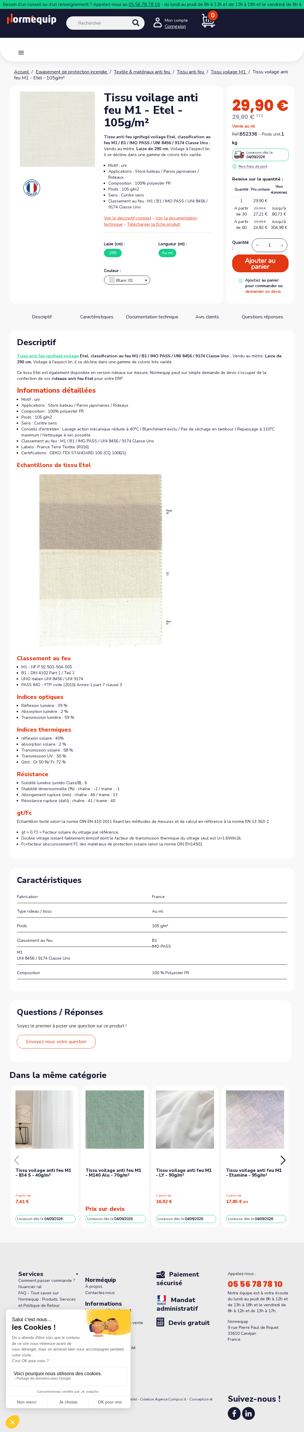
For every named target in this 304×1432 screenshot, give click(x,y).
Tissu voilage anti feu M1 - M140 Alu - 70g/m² (113, 1172)
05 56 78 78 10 (144, 4)
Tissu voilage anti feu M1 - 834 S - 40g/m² (43, 1172)
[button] (283, 1160)
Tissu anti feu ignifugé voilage (48, 356)
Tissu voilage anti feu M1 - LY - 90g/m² (184, 1172)
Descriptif (42, 317)
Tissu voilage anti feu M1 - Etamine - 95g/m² (254, 1172)
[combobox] (127, 280)
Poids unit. (271, 134)
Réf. (236, 134)
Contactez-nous (100, 1293)
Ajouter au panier (260, 263)
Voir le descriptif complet (127, 218)
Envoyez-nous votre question (56, 1041)
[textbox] (127, 281)
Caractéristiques (96, 317)
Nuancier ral (30, 1287)
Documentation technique (152, 317)
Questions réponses (262, 317)
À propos (93, 1286)
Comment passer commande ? (46, 1280)
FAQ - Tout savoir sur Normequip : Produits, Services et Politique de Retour (47, 1299)
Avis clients (207, 317)
